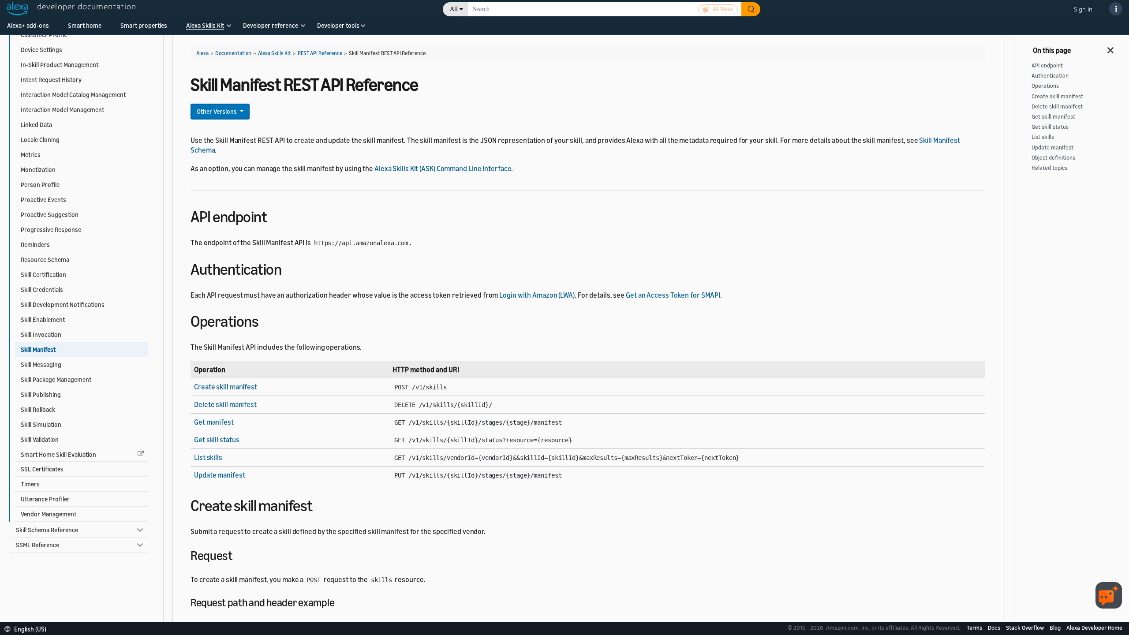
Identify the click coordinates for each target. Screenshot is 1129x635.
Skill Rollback (38, 409)
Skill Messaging (41, 364)
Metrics (31, 154)
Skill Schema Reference (47, 530)
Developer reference (270, 25)
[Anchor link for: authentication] (289, 268)
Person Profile (40, 184)
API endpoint (1047, 65)
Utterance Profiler (45, 499)
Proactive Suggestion (50, 214)
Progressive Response (51, 229)
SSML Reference (37, 545)
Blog (1056, 627)
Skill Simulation (41, 424)
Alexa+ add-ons (28, 25)
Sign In (1083, 9)
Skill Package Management (56, 379)
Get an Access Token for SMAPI (673, 295)
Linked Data (36, 124)
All (454, 9)
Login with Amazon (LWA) (537, 295)
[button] (205, 28)
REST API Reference (320, 53)
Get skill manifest (1053, 116)
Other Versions (217, 111)
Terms (975, 627)
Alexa (202, 53)
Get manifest (214, 422)
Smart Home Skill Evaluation (58, 454)
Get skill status (216, 439)
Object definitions (1053, 157)
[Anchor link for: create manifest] (320, 504)
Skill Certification (43, 274)
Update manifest (219, 475)
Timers (30, 484)
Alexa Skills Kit (205, 25)
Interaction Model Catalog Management (73, 94)
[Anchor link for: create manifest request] (238, 555)
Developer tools (338, 25)
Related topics (1049, 167)
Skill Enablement (43, 319)
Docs (995, 627)
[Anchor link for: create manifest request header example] (339, 601)
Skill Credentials (42, 289)
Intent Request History (51, 79)
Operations (1045, 85)
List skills (208, 457)
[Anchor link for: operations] (266, 320)
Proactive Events (43, 199)
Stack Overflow (1025, 627)
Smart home (84, 25)
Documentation (233, 53)
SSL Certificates (42, 469)
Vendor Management (48, 514)
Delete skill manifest (225, 404)
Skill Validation (40, 439)
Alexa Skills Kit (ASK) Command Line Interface (443, 168)
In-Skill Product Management (59, 64)
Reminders (35, 244)
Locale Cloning (40, 139)
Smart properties (143, 25)
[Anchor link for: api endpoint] (274, 215)
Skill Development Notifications (63, 304)
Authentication (1050, 75)
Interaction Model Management (62, 109)
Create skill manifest (225, 386)
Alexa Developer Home (1094, 627)
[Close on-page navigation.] (1111, 47)
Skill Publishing (41, 394)
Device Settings (41, 49)
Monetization (38, 169)
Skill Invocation (41, 334)
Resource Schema (45, 259)
